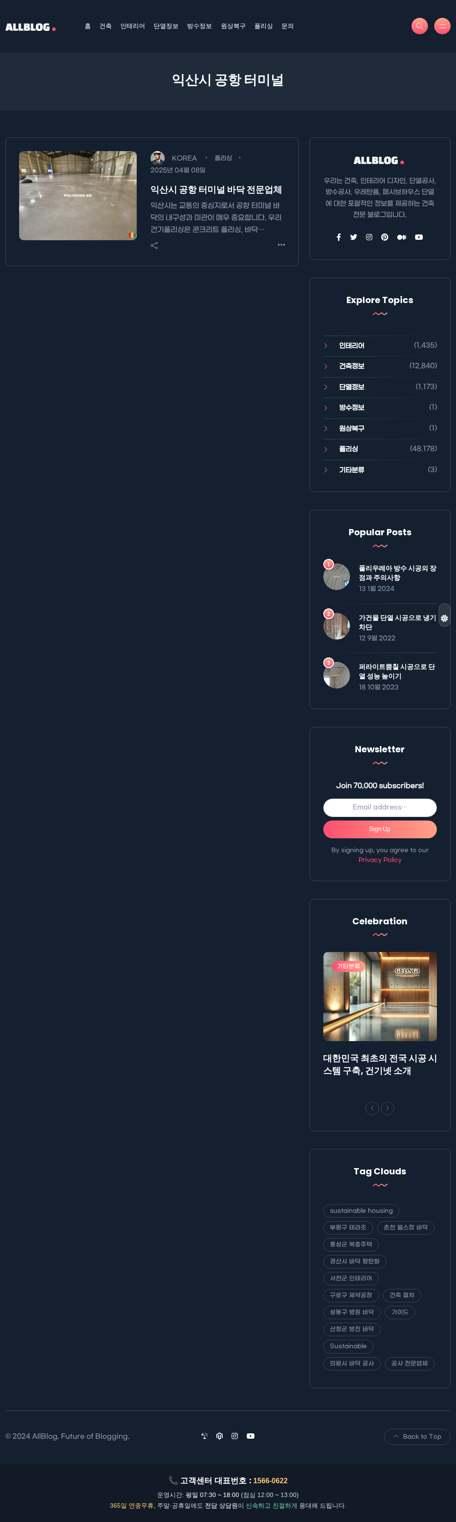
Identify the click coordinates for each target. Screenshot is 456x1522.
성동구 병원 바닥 (352, 1312)
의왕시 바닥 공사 (352, 1363)
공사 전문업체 (409, 1363)
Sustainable (348, 1346)
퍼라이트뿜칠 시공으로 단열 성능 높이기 (397, 671)
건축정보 (351, 366)
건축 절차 (402, 1295)
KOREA (184, 158)
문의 (287, 25)
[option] (380, 1016)
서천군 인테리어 (351, 1278)
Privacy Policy (380, 860)
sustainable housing (361, 1210)
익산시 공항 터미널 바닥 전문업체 (216, 189)
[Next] (387, 1108)
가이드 (400, 1312)
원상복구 (233, 25)
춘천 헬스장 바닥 (406, 1227)
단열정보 (166, 25)
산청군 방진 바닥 (352, 1329)
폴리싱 (263, 25)
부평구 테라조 (348, 1227)
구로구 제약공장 (351, 1295)
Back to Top (422, 1436)
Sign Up (380, 829)
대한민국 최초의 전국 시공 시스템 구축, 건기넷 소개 (380, 1064)
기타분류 (351, 470)
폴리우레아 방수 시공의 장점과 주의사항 (397, 572)
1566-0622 (270, 1481)
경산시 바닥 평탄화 (355, 1261)
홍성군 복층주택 (351, 1244)
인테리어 (132, 25)
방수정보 (199, 25)
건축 (105, 25)
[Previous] (372, 1108)
